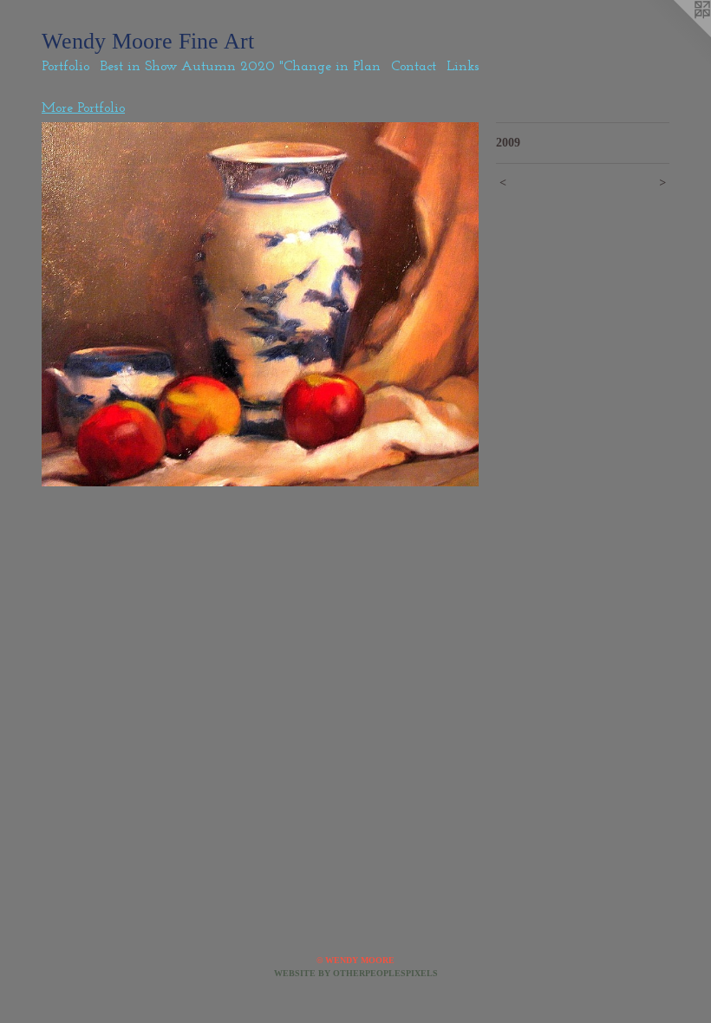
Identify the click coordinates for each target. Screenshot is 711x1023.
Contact (413, 67)
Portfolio (65, 67)
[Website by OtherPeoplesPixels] (676, 34)
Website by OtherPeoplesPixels (356, 973)
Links (463, 67)
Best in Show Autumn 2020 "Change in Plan (240, 67)
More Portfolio (83, 108)
